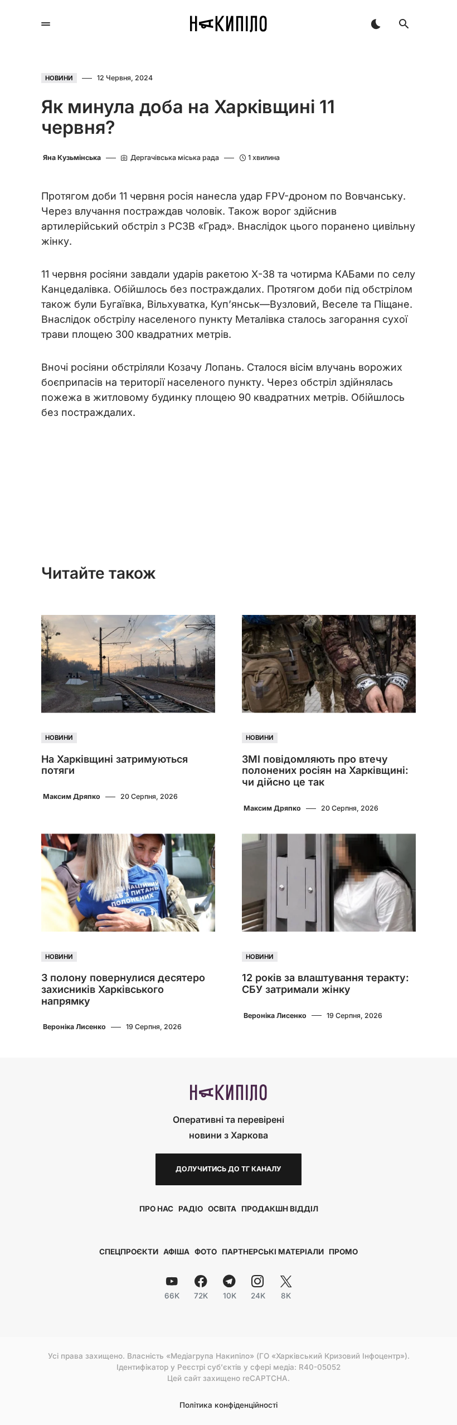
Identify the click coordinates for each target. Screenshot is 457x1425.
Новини (59, 78)
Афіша (176, 1251)
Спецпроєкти (128, 1251)
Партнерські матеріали (273, 1251)
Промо (343, 1251)
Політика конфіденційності (228, 1405)
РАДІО (190, 1208)
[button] (46, 24)
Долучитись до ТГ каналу (228, 1169)
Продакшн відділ (279, 1208)
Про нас (156, 1208)
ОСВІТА (222, 1208)
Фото (206, 1251)
